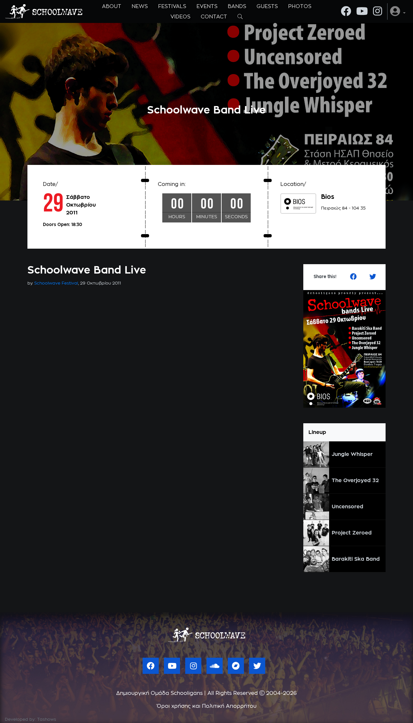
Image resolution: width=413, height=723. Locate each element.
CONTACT (214, 16)
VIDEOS (180, 16)
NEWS (140, 6)
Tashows (46, 720)
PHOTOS (299, 6)
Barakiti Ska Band (356, 559)
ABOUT (111, 6)
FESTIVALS (172, 6)
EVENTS (206, 6)
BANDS (237, 6)
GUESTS (267, 6)
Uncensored (347, 506)
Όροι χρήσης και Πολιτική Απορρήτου (207, 706)
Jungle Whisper (352, 454)
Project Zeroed (352, 532)
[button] (398, 11)
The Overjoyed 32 (355, 480)
